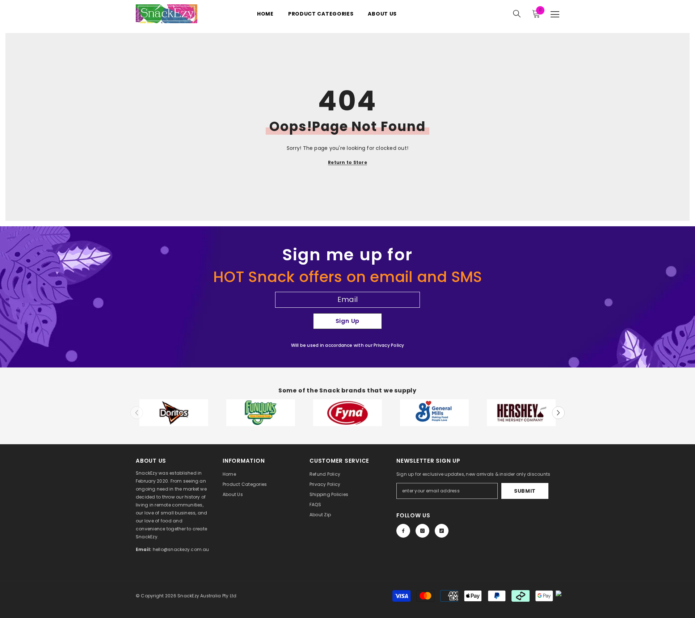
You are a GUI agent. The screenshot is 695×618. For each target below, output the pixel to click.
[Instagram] (422, 531)
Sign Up (348, 321)
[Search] (517, 13)
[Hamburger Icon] (555, 14)
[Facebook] (403, 531)
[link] (173, 412)
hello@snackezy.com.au (181, 549)
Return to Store (347, 162)
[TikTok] (441, 531)
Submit (525, 491)
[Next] (558, 412)
